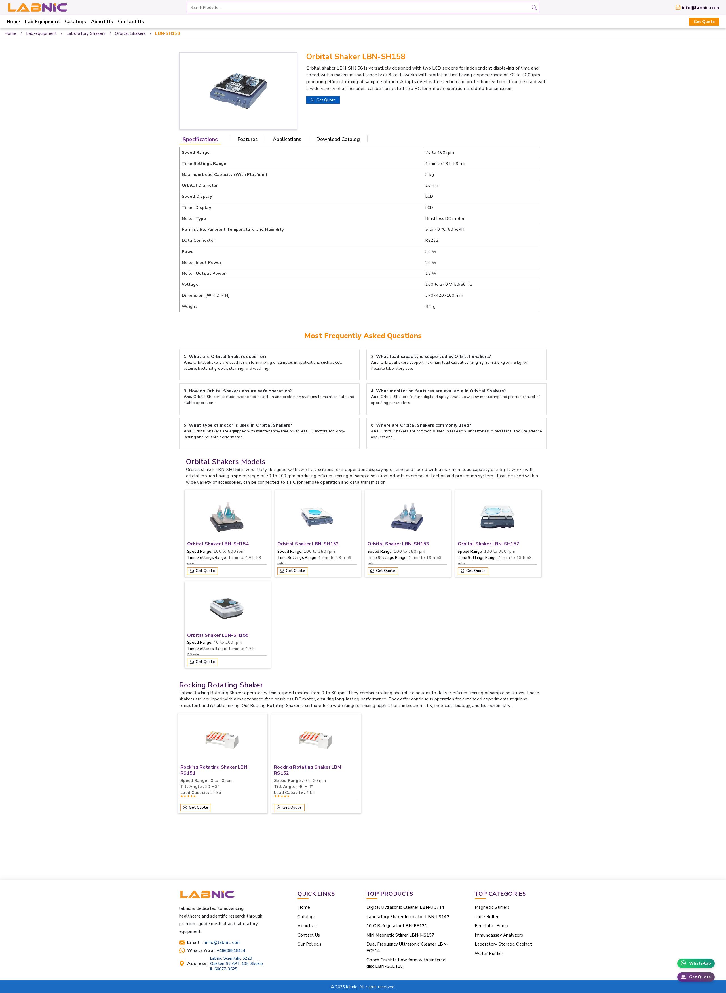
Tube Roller (487, 917)
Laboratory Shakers (85, 33)
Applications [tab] (287, 139)
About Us (102, 21)
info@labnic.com (700, 8)
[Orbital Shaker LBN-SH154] (227, 518)
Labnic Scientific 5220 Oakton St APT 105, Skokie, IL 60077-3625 (237, 964)
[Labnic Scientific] (207, 897)
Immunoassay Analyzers (499, 935)
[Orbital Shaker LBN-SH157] (497, 518)
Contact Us (131, 21)
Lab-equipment (41, 33)
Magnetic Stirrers (492, 907)
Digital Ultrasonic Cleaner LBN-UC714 (405, 907)
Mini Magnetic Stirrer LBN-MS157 (400, 935)
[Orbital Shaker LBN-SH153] (407, 518)
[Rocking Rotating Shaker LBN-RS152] (315, 741)
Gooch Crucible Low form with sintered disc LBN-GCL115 (406, 963)
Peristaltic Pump (491, 926)
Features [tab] (248, 139)
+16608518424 (231, 950)
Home (13, 21)
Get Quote (704, 21)
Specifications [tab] (200, 139)
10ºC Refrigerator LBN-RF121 (396, 926)
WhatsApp (700, 963)
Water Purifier (489, 953)
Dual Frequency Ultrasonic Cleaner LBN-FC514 (407, 947)
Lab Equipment (42, 21)
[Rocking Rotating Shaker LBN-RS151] (222, 741)
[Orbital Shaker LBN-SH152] (317, 518)
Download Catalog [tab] (338, 139)
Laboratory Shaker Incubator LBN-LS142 (407, 917)
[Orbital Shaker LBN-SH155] (227, 609)
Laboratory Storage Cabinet (503, 944)
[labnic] (37, 7)
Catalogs (75, 21)
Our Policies (309, 944)
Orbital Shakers (130, 33)
